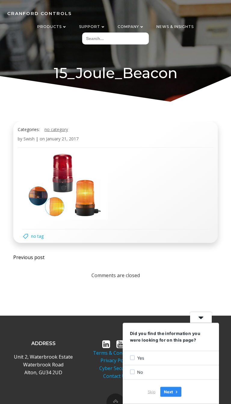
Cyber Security (115, 368)
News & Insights (175, 26)
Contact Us (115, 376)
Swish (29, 139)
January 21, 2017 (62, 139)
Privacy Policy (115, 360)
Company (128, 26)
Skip (152, 391)
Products (49, 26)
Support (89, 26)
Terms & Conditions (115, 353)
